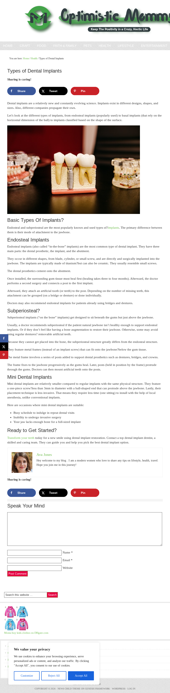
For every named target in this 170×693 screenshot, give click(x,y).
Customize (27, 675)
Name (66, 552)
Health (105, 45)
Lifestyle (126, 45)
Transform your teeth (20, 437)
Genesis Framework (97, 688)
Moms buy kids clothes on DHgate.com (26, 632)
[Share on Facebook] (4, 338)
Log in (131, 688)
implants (113, 227)
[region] (54, 663)
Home (8, 45)
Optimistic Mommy (48, 20)
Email (66, 560)
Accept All (81, 675)
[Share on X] (4, 346)
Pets (88, 45)
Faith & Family (63, 45)
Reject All (54, 675)
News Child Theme (69, 688)
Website (68, 567)
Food (41, 45)
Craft (25, 45)
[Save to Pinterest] (4, 355)
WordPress (118, 688)
